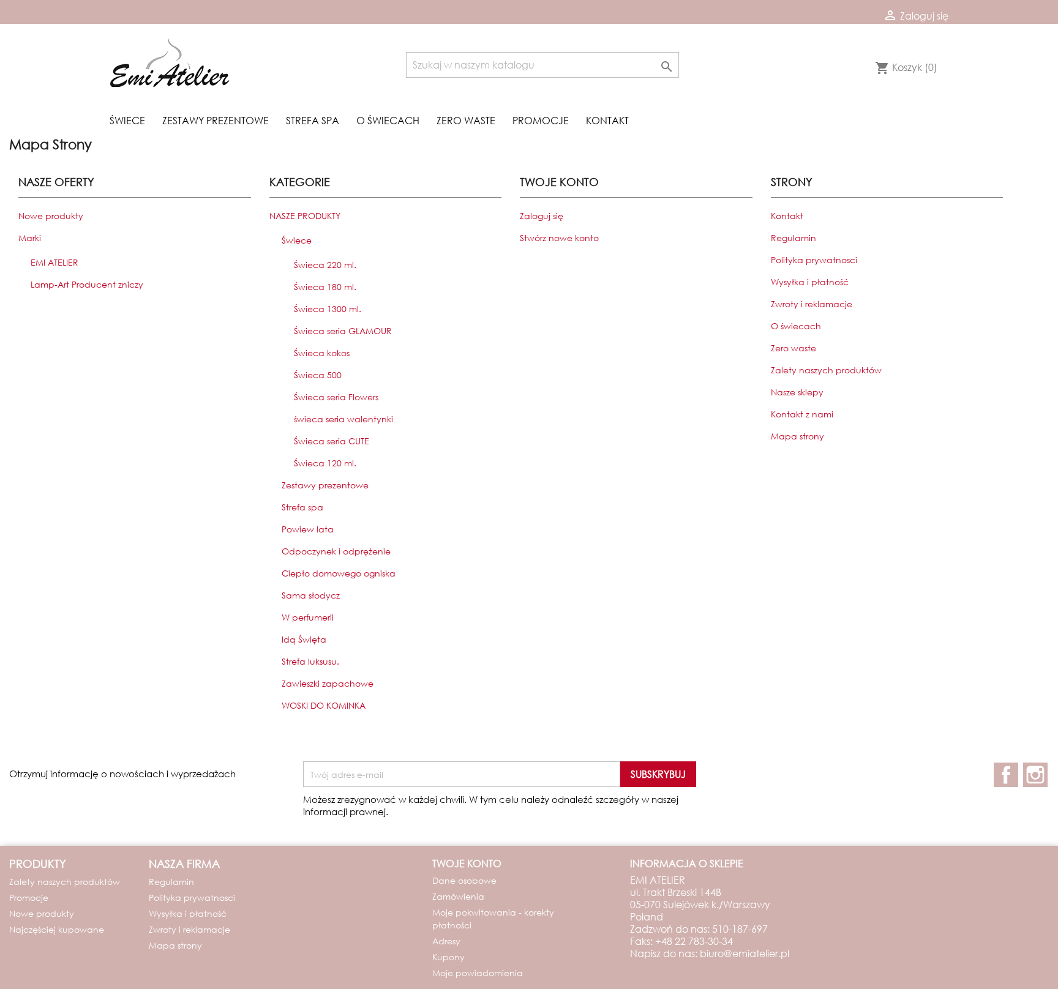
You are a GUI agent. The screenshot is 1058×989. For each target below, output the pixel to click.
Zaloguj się (541, 216)
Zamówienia (458, 896)
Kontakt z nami (802, 414)
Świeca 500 (318, 375)
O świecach (387, 120)
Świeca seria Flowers (336, 397)
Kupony (448, 957)
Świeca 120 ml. (325, 463)
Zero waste (466, 120)
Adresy (446, 941)
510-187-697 (740, 928)
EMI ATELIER (54, 262)
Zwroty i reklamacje (811, 304)
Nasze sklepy (797, 392)
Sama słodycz (311, 595)
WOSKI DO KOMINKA (324, 705)
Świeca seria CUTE (331, 441)
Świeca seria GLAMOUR (343, 331)
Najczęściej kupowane (56, 929)
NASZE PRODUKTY (304, 216)
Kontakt (607, 120)
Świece (127, 120)
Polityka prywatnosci (814, 260)
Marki (29, 238)
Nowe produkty (50, 216)
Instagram (1035, 775)
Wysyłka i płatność (810, 282)
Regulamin (793, 238)
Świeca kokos (322, 353)
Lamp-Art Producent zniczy (87, 284)
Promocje (540, 120)
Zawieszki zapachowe (327, 683)
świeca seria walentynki (343, 419)
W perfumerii (308, 617)
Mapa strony (797, 436)
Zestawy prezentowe (215, 120)
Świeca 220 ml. (325, 265)
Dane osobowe (464, 880)
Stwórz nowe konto (559, 238)
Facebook (1006, 775)
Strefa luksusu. (310, 661)
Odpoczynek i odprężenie (336, 551)
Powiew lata (308, 529)
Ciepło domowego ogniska (339, 573)
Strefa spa (312, 120)
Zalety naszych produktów (826, 370)
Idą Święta (304, 639)
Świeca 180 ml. (325, 287)
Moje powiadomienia (477, 973)
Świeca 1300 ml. (327, 309)
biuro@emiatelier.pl (744, 953)
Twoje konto (466, 863)
